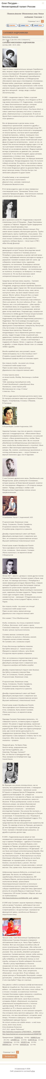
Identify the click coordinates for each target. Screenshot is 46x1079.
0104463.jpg (7, 1042)
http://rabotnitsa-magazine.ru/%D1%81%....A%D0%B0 (21, 1032)
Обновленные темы (30, 13)
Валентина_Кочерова (10, 37)
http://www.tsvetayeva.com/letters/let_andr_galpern (20, 898)
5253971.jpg (25, 1042)
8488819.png (35, 1037)
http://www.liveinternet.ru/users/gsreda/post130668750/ (21, 1034)
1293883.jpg (15, 1040)
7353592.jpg (18, 1037)
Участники (38, 17)
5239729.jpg (32, 1040)
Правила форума (14, 13)
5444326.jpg (24, 1044)
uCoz (33, 1071)
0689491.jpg (6, 1044)
